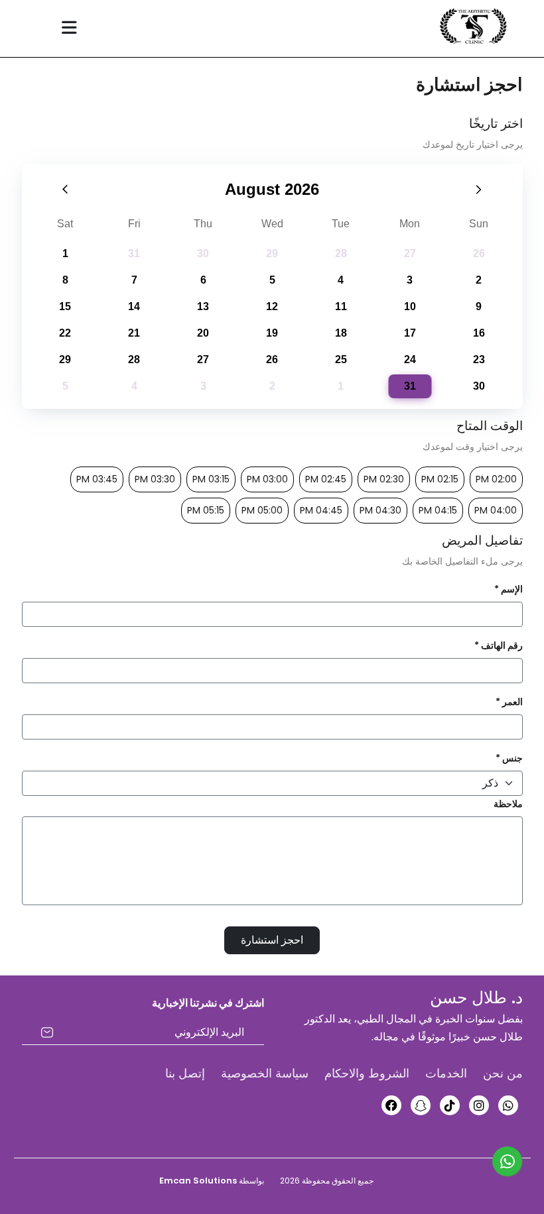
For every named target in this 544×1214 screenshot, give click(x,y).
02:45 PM (325, 479)
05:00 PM (262, 510)
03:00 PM (267, 479)
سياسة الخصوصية (264, 1073)
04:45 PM (321, 510)
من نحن (503, 1073)
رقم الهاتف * (498, 645)
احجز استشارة (272, 940)
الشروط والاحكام (366, 1073)
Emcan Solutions (198, 1180)
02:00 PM (496, 479)
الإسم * (508, 589)
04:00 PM (495, 510)
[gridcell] (409, 386)
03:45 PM (96, 479)
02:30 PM (384, 479)
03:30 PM (155, 479)
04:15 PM (438, 510)
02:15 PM (439, 479)
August (252, 189)
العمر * (509, 701)
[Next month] (478, 189)
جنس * (509, 758)
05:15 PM (205, 510)
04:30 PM (380, 510)
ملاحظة (508, 803)
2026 (302, 189)
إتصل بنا (185, 1073)
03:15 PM (211, 479)
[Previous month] (65, 189)
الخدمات (446, 1073)
